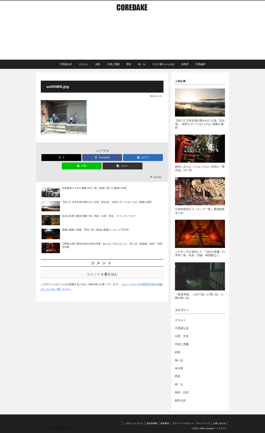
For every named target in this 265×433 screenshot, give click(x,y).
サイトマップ (203, 423)
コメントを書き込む (102, 274)
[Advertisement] (132, 36)
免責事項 (164, 423)
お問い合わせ (219, 423)
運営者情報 (151, 423)
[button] (122, 166)
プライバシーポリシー (183, 423)
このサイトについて (133, 423)
